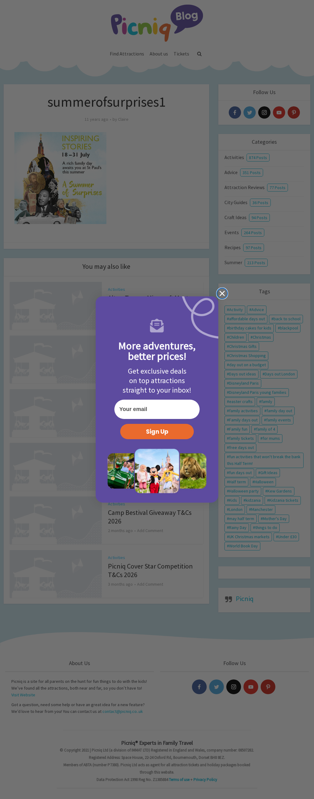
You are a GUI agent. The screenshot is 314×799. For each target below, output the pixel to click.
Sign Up (157, 432)
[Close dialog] (222, 293)
